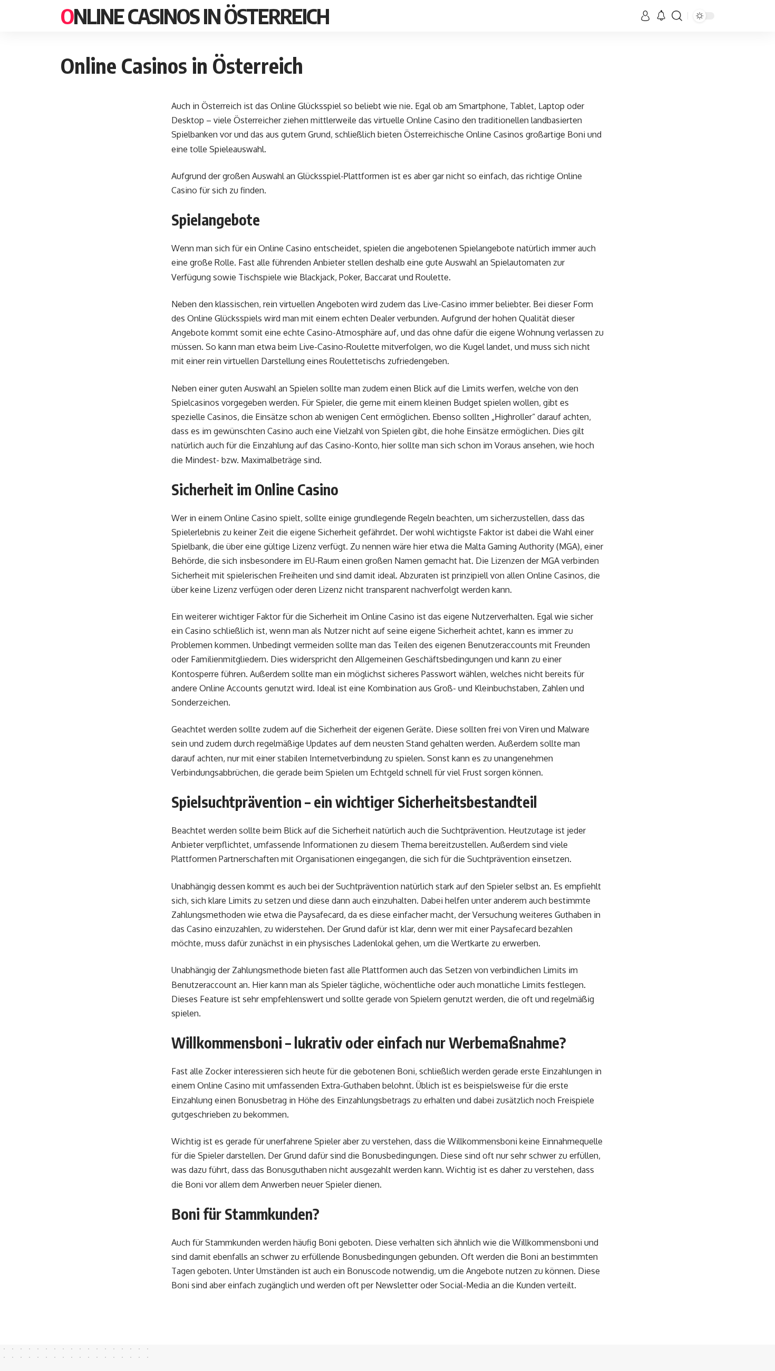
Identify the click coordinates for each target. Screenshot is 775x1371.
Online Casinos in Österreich (195, 15)
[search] (677, 16)
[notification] (661, 16)
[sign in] (645, 16)
